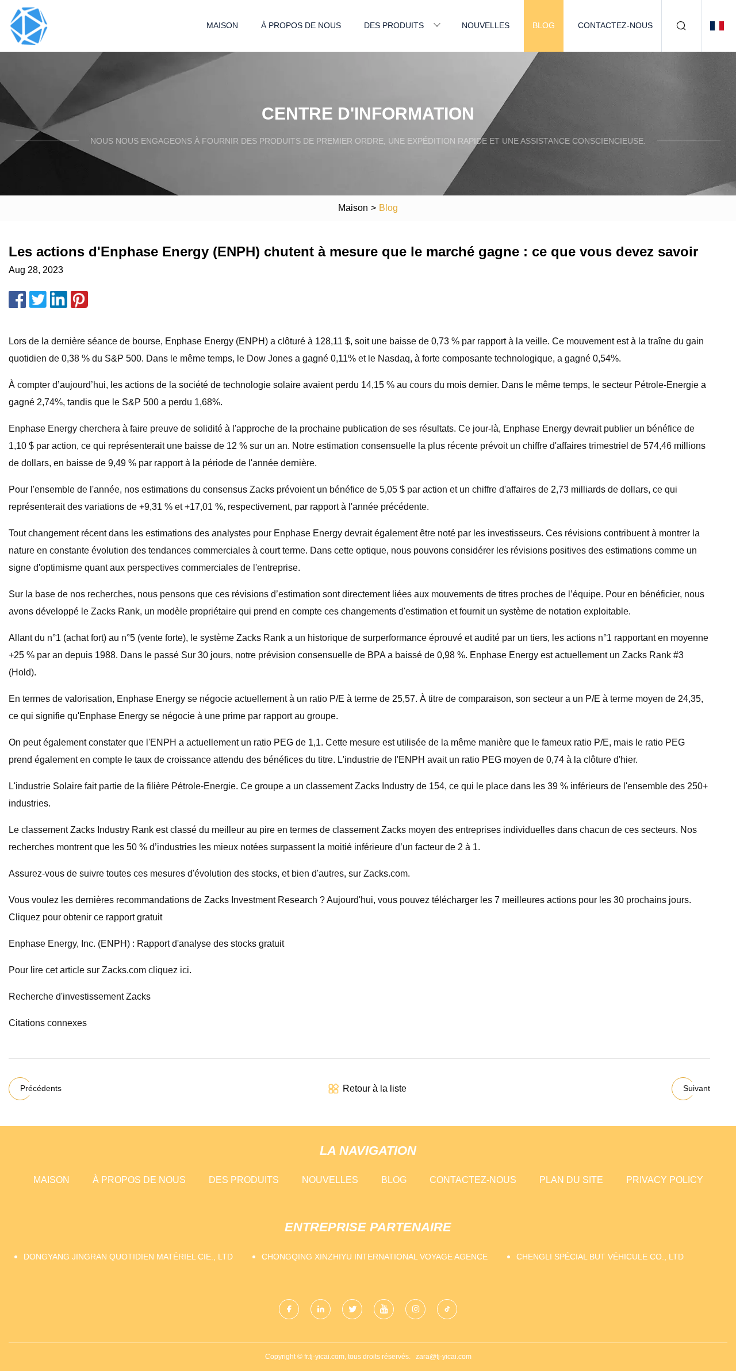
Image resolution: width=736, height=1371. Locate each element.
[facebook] (289, 1309)
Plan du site (571, 1180)
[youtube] (384, 1309)
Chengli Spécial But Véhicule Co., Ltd (600, 1256)
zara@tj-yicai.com (443, 1357)
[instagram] (415, 1309)
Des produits (394, 25)
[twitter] (352, 1309)
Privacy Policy (664, 1180)
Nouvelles (485, 25)
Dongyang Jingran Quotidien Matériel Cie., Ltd (128, 1256)
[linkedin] (320, 1309)
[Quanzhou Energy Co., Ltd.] (29, 26)
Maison (222, 25)
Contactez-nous (615, 25)
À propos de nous (301, 25)
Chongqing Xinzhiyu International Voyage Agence (375, 1256)
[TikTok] (447, 1309)
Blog (543, 25)
